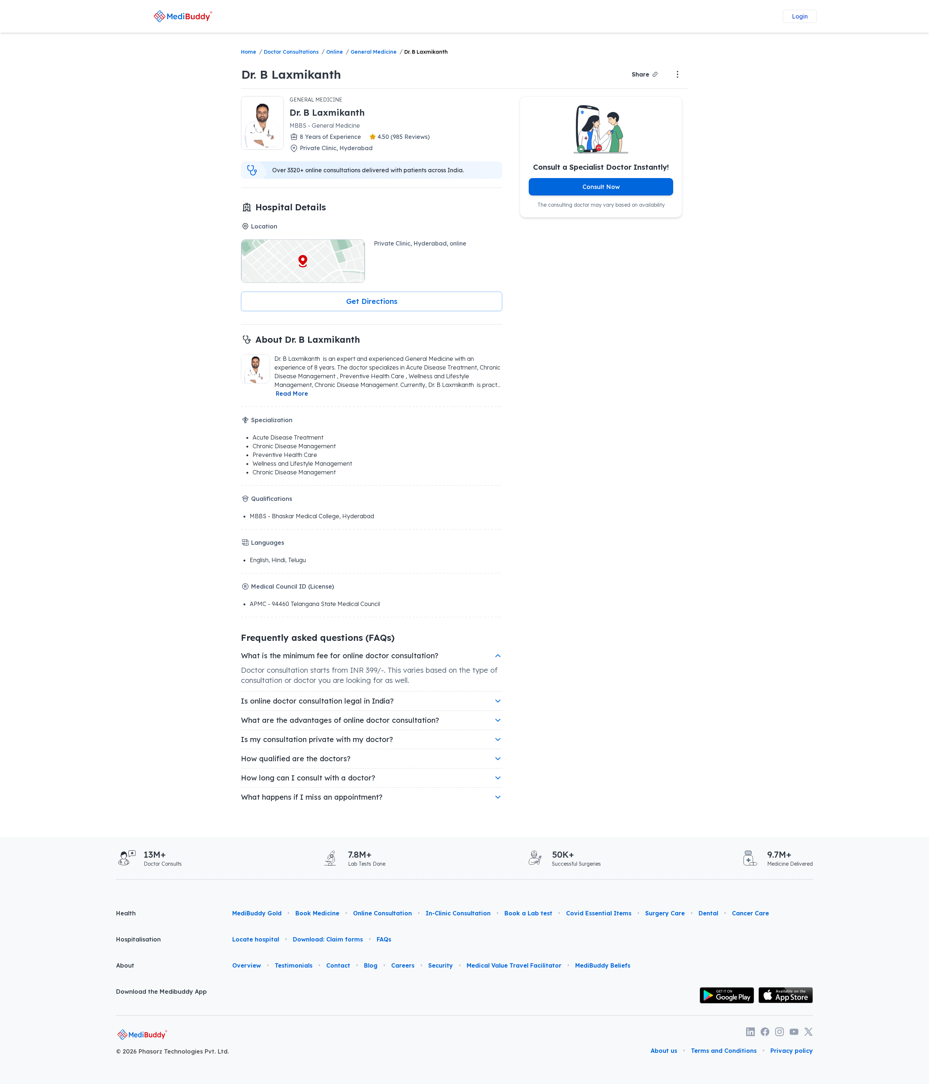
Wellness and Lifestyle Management (302, 463)
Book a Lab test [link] (528, 913)
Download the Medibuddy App (161, 991)
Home (248, 52)
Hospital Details (290, 207)
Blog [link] (370, 965)
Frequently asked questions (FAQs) (317, 637)
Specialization (271, 420)
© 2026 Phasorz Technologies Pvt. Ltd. (172, 1051)
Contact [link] (338, 965)
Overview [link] (246, 965)
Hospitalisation (138, 939)
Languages (267, 542)
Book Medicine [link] (317, 913)
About (125, 965)
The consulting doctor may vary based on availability (601, 205)
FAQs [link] (384, 939)
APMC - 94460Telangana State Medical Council (315, 603)
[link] (182, 16)
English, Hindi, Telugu (278, 560)
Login (800, 16)
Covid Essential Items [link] (598, 913)
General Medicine (374, 52)
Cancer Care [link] (750, 913)
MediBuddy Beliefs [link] (602, 965)
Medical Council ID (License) (292, 586)
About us (664, 1050)
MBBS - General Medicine (325, 125)
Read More (292, 393)
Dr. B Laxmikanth (426, 52)
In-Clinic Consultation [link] (458, 913)
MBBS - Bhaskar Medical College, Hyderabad (312, 516)
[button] (371, 301)
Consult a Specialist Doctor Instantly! (601, 167)
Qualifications (271, 498)
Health (126, 913)
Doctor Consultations (291, 52)
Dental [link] (708, 913)
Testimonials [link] (293, 965)
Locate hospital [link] (255, 939)
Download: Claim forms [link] (328, 939)
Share (640, 74)
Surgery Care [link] (665, 913)
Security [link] (440, 965)
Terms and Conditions (724, 1050)
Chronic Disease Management (294, 446)
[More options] (677, 74)
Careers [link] (402, 965)
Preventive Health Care (285, 454)
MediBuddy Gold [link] (257, 913)
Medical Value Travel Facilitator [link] (514, 965)
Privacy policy (791, 1050)
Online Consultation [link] (382, 913)
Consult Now (601, 186)
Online (334, 52)
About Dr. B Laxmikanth (309, 339)
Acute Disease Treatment (288, 437)
